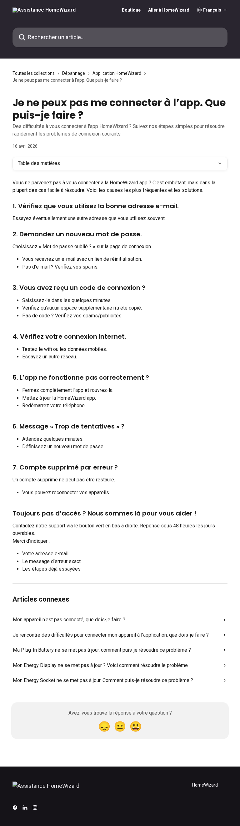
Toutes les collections (33, 73)
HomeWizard (205, 785)
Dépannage (73, 73)
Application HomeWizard (116, 73)
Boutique (131, 10)
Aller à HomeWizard (168, 10)
